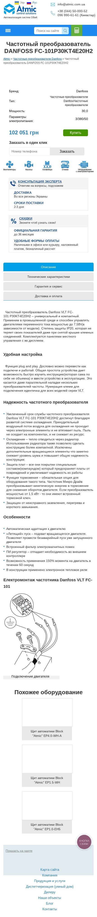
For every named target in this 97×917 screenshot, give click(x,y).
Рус (34, 2)
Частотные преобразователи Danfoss (37, 58)
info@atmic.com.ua (71, 4)
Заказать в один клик (28, 143)
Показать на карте (19, 851)
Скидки (25, 218)
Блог (49, 903)
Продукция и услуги (49, 881)
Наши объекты (49, 898)
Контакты (49, 909)
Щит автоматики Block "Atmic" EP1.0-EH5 (47, 827)
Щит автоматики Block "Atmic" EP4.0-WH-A (47, 733)
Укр (22, 2)
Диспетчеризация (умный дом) (50, 886)
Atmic (6, 58)
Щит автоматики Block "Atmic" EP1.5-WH (47, 780)
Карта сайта (49, 869)
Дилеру (49, 892)
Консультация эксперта (40, 181)
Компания (49, 875)
